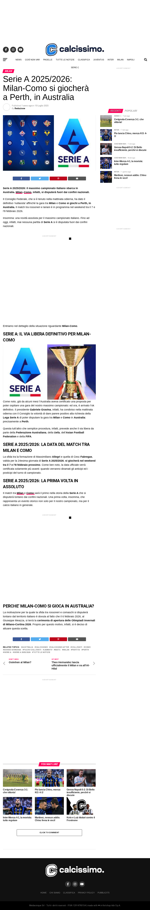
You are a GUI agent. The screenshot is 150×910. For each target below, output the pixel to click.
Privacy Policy (86, 892)
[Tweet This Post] (40, 178)
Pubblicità (103, 892)
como (88, 647)
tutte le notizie (41, 652)
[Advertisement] (75, 20)
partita (76, 650)
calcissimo (42, 647)
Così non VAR (32, 59)
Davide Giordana (12, 650)
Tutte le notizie (65, 59)
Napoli (130, 59)
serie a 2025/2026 (22, 652)
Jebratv (48, 650)
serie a (7, 652)
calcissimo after (59, 647)
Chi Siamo (55, 892)
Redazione (20, 108)
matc (57, 650)
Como (27, 192)
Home (43, 892)
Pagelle (47, 59)
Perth (86, 650)
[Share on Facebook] (21, 178)
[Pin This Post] (58, 178)
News (19, 59)
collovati (77, 647)
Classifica (84, 59)
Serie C (75, 67)
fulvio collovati (32, 650)
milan (66, 650)
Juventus (98, 59)
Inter (111, 59)
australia (27, 647)
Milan (120, 59)
